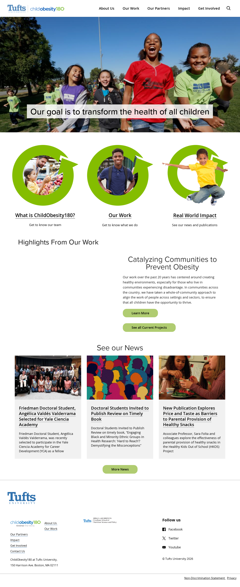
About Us (50, 523)
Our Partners (19, 534)
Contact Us (17, 551)
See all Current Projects (149, 327)
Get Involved (18, 546)
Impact (15, 540)
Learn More (140, 313)
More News (120, 469)
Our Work (50, 529)
